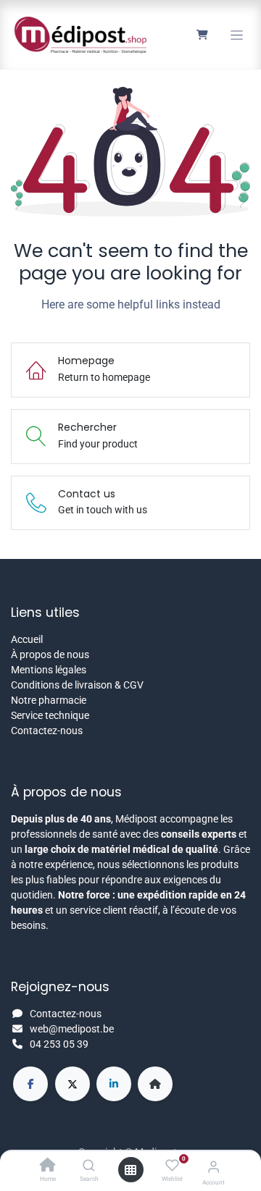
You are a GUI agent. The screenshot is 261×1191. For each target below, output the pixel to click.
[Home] (48, 1166)
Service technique (50, 715)
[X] (72, 1083)
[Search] (89, 1166)
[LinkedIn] (113, 1083)
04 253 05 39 (59, 1044)
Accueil (27, 639)
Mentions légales (48, 670)
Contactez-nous (47, 730)
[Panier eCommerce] (202, 35)
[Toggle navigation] (236, 35)
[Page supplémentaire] (155, 1083)
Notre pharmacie (48, 700)
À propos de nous (50, 654)
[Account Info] (213, 1166)
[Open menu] (130, 1170)
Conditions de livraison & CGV (77, 685)
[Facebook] (30, 1083)
